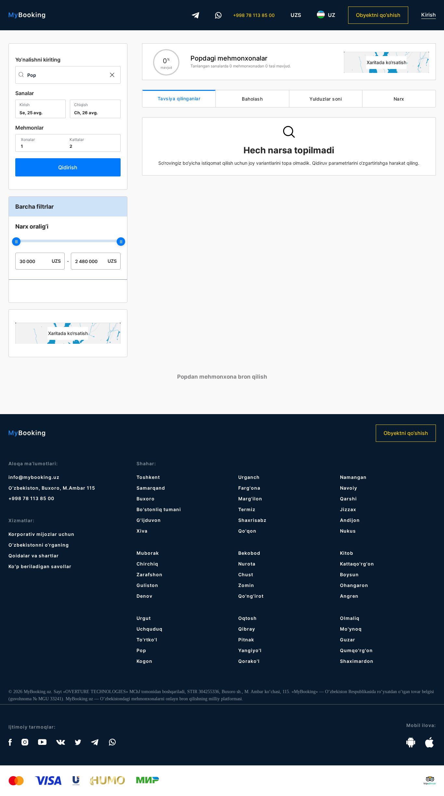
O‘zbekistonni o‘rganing (38, 545)
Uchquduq (150, 629)
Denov (144, 596)
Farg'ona (249, 488)
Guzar (347, 639)
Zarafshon (150, 574)
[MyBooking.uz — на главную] (26, 15)
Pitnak (246, 639)
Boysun (349, 574)
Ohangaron (354, 585)
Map (68, 333)
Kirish (428, 15)
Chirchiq (147, 563)
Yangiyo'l (250, 650)
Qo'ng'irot (251, 596)
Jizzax (348, 509)
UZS (296, 15)
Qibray (246, 629)
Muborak (148, 553)
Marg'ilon (250, 498)
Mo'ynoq (351, 629)
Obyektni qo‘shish (378, 15)
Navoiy (348, 488)
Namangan (353, 477)
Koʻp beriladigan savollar (40, 566)
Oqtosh (247, 618)
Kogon (144, 661)
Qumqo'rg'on (356, 650)
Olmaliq (349, 618)
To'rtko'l (147, 639)
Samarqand (151, 488)
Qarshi (348, 498)
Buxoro (146, 498)
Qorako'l (249, 661)
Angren (349, 596)
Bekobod (249, 553)
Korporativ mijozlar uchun (41, 534)
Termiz (246, 509)
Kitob (346, 553)
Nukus (348, 531)
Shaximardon (356, 661)
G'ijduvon (149, 520)
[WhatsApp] (218, 15)
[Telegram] (196, 15)
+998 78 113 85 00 (254, 15)
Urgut (144, 618)
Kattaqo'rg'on (357, 563)
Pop (141, 650)
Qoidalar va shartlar (33, 555)
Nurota (246, 563)
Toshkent (148, 477)
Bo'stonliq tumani (159, 509)
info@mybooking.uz (33, 477)
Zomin (246, 585)
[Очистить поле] (112, 75)
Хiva (142, 531)
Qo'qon (247, 531)
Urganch (249, 477)
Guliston (147, 585)
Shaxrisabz (252, 520)
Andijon (350, 520)
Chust (245, 574)
